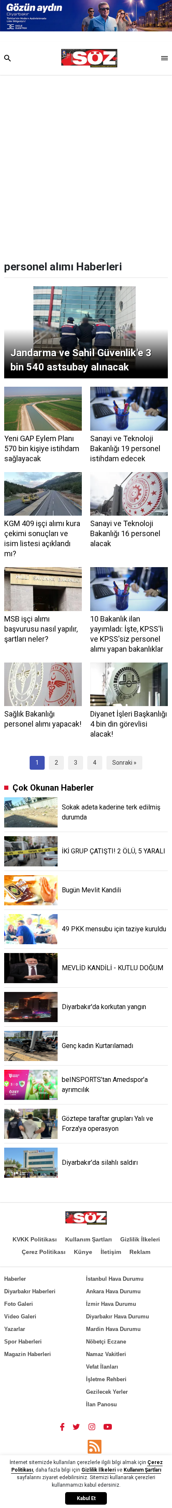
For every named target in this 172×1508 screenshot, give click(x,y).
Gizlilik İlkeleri (140, 1239)
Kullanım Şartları (88, 1239)
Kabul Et (86, 1498)
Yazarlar (14, 1329)
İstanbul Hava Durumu (115, 1279)
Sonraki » (124, 762)
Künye (83, 1252)
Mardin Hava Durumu (113, 1329)
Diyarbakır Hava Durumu (117, 1316)
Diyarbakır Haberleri (30, 1291)
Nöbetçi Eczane (106, 1341)
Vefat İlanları (102, 1367)
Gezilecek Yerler (107, 1392)
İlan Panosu (101, 1404)
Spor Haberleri (23, 1341)
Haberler (15, 1279)
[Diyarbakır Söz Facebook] (62, 1426)
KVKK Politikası (35, 1239)
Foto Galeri (18, 1304)
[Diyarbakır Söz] (89, 58)
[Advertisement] (86, 165)
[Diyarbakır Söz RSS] (94, 1447)
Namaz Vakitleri (106, 1354)
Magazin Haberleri (27, 1354)
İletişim (111, 1252)
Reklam (139, 1252)
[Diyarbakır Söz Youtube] (108, 1426)
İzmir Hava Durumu (111, 1304)
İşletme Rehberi (106, 1379)
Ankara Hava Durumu (113, 1291)
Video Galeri (20, 1316)
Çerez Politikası (44, 1252)
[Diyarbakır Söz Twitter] (76, 1426)
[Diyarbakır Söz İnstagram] (92, 1426)
